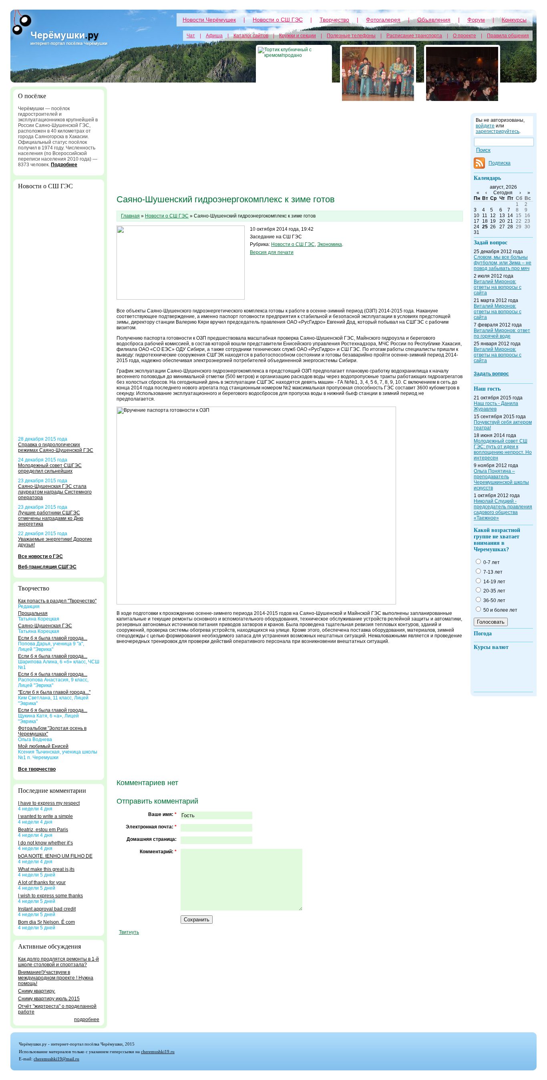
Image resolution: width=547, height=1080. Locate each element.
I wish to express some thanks (50, 896)
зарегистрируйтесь (497, 131)
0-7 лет (491, 562)
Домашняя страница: (152, 839)
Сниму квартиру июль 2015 (49, 998)
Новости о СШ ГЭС (278, 19)
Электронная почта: (151, 827)
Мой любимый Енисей (43, 746)
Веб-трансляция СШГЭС (47, 567)
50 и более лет (499, 610)
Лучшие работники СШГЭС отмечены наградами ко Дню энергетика (50, 518)
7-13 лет (492, 572)
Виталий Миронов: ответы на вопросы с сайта (497, 287)
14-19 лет (493, 581)
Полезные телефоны (351, 35)
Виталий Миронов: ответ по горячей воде (502, 333)
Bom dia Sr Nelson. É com (46, 922)
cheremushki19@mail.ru (56, 1058)
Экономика (329, 244)
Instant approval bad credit (47, 909)
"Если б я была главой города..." (54, 692)
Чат (191, 35)
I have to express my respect (49, 803)
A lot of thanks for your (42, 882)
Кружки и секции (297, 35)
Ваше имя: (162, 814)
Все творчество (37, 769)
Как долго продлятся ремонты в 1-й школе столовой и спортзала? (58, 961)
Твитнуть (129, 932)
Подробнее (64, 164)
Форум (476, 19)
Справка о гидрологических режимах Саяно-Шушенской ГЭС (55, 447)
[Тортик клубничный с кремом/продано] (294, 74)
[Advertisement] (58, 316)
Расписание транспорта (414, 35)
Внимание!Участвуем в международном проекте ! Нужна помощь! (55, 977)
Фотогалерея (383, 19)
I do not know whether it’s (45, 843)
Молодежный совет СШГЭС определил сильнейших (50, 468)
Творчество (334, 19)
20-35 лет (493, 591)
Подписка (500, 163)
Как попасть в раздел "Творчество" (57, 601)
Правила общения (508, 35)
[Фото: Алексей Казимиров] (378, 74)
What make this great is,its (46, 869)
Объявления (433, 19)
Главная (130, 216)
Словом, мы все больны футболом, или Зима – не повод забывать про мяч (502, 262)
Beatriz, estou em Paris (43, 829)
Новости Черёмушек (209, 19)
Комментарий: (158, 851)
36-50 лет (493, 600)
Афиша (214, 35)
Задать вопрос (491, 374)
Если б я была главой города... (52, 638)
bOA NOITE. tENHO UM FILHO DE (55, 856)
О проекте (464, 35)
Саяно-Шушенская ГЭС (45, 626)
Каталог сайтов (250, 35)
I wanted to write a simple (45, 816)
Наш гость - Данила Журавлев (496, 406)
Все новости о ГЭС (40, 556)
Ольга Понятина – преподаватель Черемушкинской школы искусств (501, 479)
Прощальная (33, 613)
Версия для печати (272, 252)
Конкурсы (514, 19)
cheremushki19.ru (158, 1051)
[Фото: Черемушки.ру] (462, 74)
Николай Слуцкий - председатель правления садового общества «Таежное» (503, 509)
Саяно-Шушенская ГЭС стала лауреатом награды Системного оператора (55, 492)
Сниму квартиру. (36, 991)
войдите (485, 126)
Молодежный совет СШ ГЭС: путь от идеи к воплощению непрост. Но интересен (503, 449)
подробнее (86, 1019)
